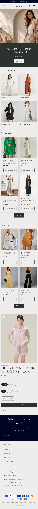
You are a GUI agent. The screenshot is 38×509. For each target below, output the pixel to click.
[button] (3, 6)
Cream (12, 384)
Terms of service (32, 502)
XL (15, 391)
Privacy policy (14, 502)
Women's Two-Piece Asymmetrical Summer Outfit (10, 200)
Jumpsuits (23, 124)
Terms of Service (8, 461)
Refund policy (23, 502)
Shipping (3, 378)
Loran (7, 502)
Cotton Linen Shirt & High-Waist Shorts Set (9, 253)
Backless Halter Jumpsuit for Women (27, 291)
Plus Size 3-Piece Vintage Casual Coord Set (27, 200)
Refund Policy (7, 453)
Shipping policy (20, 505)
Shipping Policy (8, 457)
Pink (4, 384)
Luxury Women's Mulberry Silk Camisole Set (26, 254)
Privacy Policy (7, 449)
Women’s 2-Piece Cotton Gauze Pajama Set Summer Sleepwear (10, 162)
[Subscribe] (32, 435)
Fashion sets (24, 98)
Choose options (10, 170)
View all (19, 215)
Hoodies (4, 124)
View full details (6, 410)
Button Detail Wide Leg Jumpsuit (8, 291)
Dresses (19, 61)
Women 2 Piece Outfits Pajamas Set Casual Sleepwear (28, 162)
